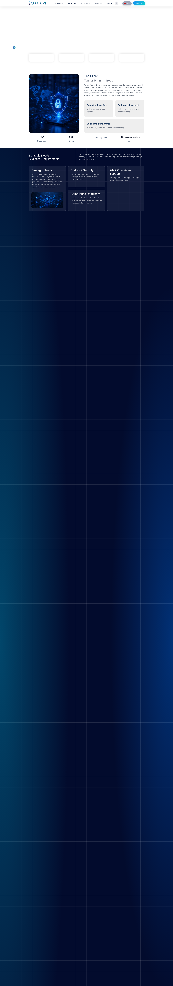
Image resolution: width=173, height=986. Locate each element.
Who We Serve (85, 3)
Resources (98, 3)
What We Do (71, 3)
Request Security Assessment (25, 47)
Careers (109, 3)
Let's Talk (140, 3)
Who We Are (59, 3)
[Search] (116, 3)
